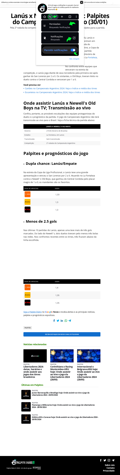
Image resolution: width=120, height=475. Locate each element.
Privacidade (108, 470)
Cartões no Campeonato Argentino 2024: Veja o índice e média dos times (61, 88)
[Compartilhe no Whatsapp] (66, 320)
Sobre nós (109, 465)
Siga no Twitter (104, 460)
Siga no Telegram (113, 460)
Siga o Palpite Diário (32, 311)
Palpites (28, 328)
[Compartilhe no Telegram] (69, 320)
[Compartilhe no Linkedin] (62, 320)
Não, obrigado (74, 59)
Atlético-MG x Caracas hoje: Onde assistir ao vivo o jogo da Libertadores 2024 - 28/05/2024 (65, 418)
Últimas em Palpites (32, 385)
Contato (110, 467)
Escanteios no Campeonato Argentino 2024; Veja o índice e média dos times (62, 92)
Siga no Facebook (100, 460)
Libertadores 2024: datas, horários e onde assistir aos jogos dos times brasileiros (33, 371)
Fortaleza (92, 57)
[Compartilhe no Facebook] (54, 320)
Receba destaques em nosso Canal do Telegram (62, 334)
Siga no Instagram (108, 460)
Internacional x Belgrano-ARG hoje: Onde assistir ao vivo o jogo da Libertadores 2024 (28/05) (88, 373)
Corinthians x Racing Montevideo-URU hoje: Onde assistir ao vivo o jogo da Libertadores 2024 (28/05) (61, 373)
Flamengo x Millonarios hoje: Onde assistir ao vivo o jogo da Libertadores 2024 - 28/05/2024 (63, 406)
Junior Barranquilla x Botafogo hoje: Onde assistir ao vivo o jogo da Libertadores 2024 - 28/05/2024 (60, 394)
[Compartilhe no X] (58, 320)
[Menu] (7, 3)
